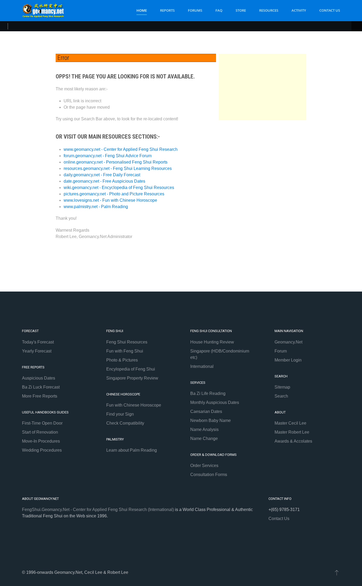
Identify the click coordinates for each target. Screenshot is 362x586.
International (202, 366)
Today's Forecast (38, 342)
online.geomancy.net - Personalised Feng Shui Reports (115, 162)
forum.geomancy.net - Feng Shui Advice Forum (108, 155)
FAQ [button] (218, 10)
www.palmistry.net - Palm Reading (96, 206)
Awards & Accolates (293, 441)
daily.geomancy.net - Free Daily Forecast (102, 175)
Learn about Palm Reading (131, 450)
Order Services (204, 465)
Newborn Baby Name (210, 420)
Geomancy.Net (288, 342)
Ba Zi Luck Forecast (41, 387)
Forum (281, 351)
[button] (336, 572)
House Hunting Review (212, 342)
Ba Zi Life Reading (208, 393)
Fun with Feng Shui (124, 351)
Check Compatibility (125, 423)
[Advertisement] (263, 87)
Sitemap (282, 387)
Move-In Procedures (41, 441)
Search (281, 396)
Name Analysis (204, 429)
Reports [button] (167, 10)
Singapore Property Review (132, 378)
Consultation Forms (208, 474)
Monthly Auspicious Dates (214, 402)
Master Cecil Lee (290, 423)
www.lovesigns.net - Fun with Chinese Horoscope (110, 200)
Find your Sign (120, 414)
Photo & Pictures (122, 360)
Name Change (204, 438)
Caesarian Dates (206, 411)
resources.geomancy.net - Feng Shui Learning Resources (118, 168)
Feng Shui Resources (126, 342)
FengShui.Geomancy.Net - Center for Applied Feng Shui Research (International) (98, 509)
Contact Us (329, 10)
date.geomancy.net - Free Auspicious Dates (104, 181)
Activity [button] (299, 10)
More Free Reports (39, 396)
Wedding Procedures (42, 450)
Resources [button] (268, 10)
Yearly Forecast (36, 351)
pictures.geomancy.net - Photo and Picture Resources (114, 194)
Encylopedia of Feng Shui (130, 369)
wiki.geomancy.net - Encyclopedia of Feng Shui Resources (119, 187)
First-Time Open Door (42, 423)
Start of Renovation (40, 432)
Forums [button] (195, 10)
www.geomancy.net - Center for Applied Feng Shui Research (121, 149)
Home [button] (141, 10)
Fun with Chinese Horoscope (133, 405)
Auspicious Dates (38, 378)
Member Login (288, 360)
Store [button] (241, 10)
